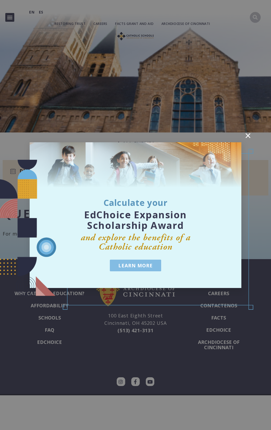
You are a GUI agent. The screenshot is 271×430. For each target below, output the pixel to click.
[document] (135, 215)
